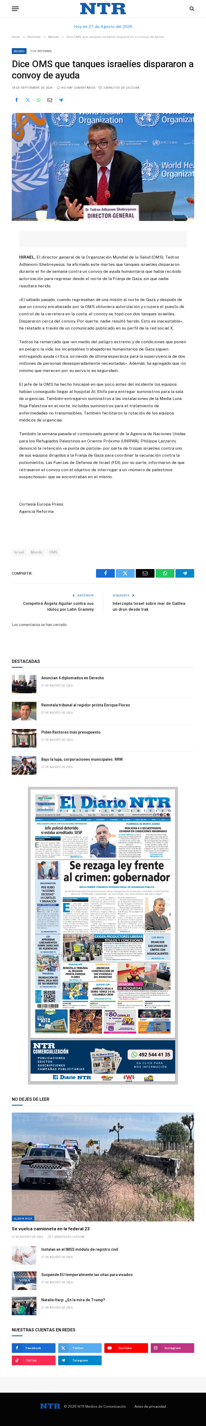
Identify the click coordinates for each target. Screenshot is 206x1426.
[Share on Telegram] (60, 100)
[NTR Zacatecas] (103, 8)
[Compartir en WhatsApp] (38, 100)
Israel (19, 552)
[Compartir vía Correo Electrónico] (49, 100)
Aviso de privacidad (150, 1406)
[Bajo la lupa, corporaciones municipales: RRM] (24, 765)
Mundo (19, 51)
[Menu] (15, 9)
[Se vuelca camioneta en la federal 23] (103, 1167)
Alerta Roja (23, 1218)
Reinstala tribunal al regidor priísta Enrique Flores (85, 705)
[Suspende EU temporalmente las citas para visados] (24, 1280)
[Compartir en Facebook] (16, 100)
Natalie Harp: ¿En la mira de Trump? (73, 1300)
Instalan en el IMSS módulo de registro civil (79, 1249)
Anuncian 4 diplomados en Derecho (72, 678)
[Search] (191, 9)
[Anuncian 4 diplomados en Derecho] (24, 684)
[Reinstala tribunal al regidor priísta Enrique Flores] (24, 711)
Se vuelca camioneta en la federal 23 (51, 1228)
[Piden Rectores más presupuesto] (24, 738)
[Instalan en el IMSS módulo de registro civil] (24, 1255)
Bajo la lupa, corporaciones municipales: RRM (82, 759)
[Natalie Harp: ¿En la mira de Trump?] (24, 1306)
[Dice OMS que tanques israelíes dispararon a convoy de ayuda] (103, 219)
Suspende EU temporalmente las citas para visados (87, 1275)
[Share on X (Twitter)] (27, 100)
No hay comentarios (78, 88)
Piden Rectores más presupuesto (71, 732)
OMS (53, 552)
